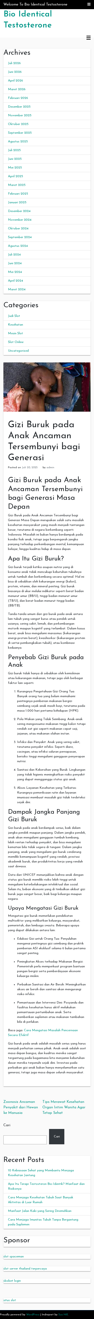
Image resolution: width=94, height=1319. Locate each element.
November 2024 (19, 220)
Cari (6, 1125)
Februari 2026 (18, 98)
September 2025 (20, 133)
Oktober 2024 (18, 228)
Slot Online (16, 342)
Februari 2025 (18, 194)
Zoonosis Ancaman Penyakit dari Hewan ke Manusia (20, 1107)
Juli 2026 (14, 63)
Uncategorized (18, 351)
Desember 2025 (19, 107)
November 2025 (19, 115)
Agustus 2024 (18, 246)
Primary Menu (88, 38)
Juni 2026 (15, 72)
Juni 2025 (15, 159)
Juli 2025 (14, 150)
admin (50, 467)
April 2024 (15, 281)
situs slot (9, 1300)
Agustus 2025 (18, 141)
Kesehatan (15, 324)
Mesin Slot (15, 333)
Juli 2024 (14, 254)
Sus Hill (63, 1314)
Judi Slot (14, 316)
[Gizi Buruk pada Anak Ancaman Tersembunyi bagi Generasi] (47, 387)
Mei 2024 (15, 272)
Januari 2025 (17, 202)
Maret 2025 (17, 185)
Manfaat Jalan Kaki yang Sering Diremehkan (39, 1211)
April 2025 (15, 176)
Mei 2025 (15, 167)
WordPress (32, 1314)
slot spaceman (13, 1256)
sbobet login (12, 1281)
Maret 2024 (17, 289)
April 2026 (15, 80)
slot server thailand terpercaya (25, 1268)
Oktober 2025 (18, 124)
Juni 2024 (15, 263)
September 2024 (20, 237)
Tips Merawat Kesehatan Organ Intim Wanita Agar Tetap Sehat (63, 1107)
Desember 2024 (19, 211)
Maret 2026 (17, 89)
